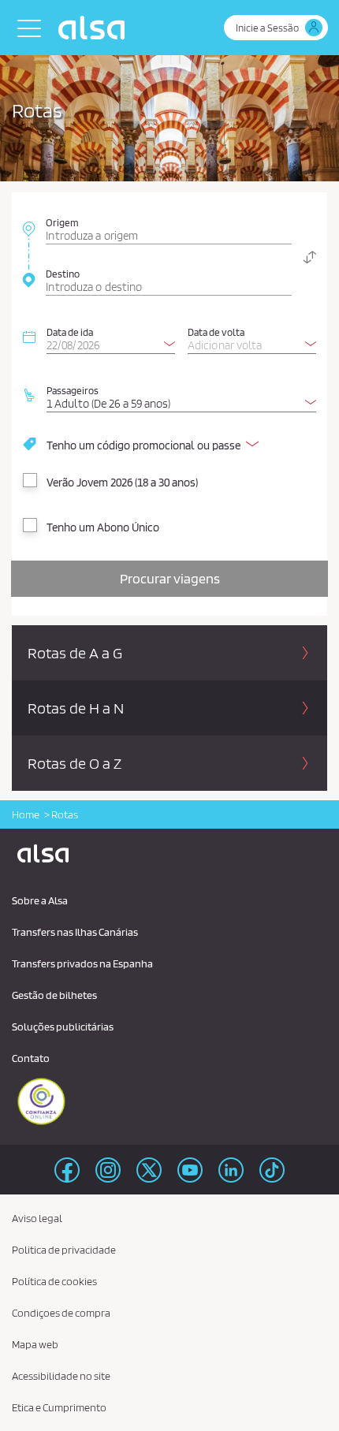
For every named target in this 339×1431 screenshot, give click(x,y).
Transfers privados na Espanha (82, 963)
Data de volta (216, 332)
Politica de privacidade (64, 1249)
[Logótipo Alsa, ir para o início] (95, 27)
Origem (62, 222)
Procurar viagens (170, 578)
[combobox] (169, 227)
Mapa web (35, 1344)
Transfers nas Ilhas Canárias (75, 932)
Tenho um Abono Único (103, 527)
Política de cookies (54, 1281)
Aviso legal (37, 1218)
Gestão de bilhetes (54, 995)
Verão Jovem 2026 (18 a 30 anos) (122, 482)
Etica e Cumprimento (59, 1407)
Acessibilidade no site (61, 1376)
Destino (63, 273)
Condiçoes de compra (61, 1312)
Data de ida (70, 332)
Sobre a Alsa (40, 900)
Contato (31, 1058)
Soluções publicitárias (63, 1026)
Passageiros (73, 390)
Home (25, 814)
